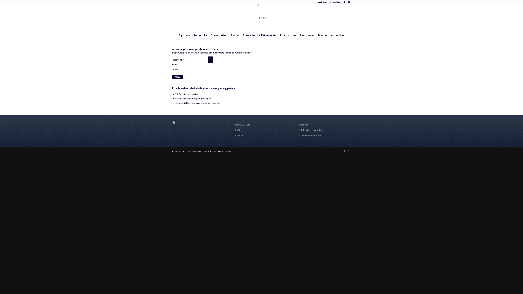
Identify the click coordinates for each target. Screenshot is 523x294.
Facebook (303, 124)
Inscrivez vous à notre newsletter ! (329, 2)
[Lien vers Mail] (349, 2)
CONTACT (240, 135)
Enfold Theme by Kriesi (223, 151)
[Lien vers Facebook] (344, 2)
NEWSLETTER (242, 124)
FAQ (237, 130)
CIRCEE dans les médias (310, 130)
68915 (174, 64)
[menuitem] (329, 2)
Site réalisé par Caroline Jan (200, 151)
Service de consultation (310, 135)
